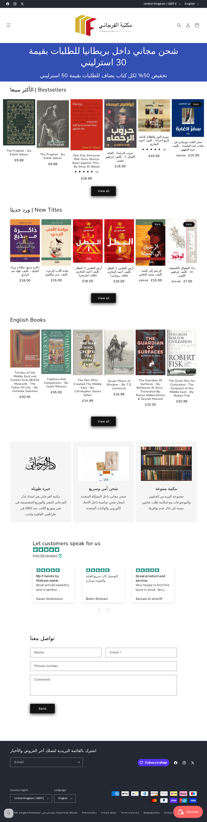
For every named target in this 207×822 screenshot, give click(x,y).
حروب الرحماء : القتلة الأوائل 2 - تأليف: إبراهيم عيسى (120, 156)
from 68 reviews (45, 555)
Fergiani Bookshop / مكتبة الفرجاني (37, 812)
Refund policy (89, 812)
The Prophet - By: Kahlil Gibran (19, 152)
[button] (8, 25)
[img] (105, 550)
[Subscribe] (78, 762)
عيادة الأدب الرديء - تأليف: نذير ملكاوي (56, 272)
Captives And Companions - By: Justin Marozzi (56, 382)
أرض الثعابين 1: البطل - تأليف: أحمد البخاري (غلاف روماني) (119, 271)
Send (42, 708)
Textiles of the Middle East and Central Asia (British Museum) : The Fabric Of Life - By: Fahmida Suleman (25, 382)
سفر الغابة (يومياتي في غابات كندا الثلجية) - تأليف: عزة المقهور (188, 145)
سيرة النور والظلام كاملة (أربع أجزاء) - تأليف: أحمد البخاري (154, 140)
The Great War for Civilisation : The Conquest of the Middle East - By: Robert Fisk (182, 388)
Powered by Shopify (67, 812)
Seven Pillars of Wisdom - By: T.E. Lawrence (119, 384)
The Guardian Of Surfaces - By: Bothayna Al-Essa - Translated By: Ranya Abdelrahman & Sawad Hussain (150, 390)
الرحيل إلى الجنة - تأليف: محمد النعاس (150, 272)
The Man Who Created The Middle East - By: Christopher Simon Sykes (88, 387)
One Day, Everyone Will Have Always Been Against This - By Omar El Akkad (86, 161)
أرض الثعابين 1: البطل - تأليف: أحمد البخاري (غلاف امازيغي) (88, 271)
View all (103, 191)
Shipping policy (152, 812)
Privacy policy (109, 812)
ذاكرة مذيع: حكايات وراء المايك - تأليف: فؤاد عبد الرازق (25, 271)
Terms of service (130, 812)
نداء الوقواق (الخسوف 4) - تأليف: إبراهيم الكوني (182, 271)
